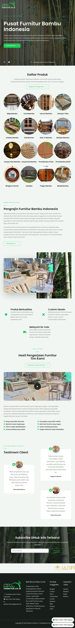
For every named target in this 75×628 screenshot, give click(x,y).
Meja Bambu (12, 113)
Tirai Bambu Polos (46, 162)
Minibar (66, 591)
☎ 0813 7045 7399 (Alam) (12, 599)
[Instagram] (4, 62)
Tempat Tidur (63, 113)
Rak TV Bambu (46, 138)
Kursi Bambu (29, 113)
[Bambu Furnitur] (9, 4)
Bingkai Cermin (12, 186)
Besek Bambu (63, 186)
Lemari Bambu (46, 113)
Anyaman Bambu (29, 162)
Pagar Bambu (46, 186)
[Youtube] (9, 62)
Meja (51, 604)
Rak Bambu (29, 138)
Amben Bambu (12, 138)
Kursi (51, 594)
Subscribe (56, 550)
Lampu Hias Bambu (12, 162)
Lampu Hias (54, 596)
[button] (12, 45)
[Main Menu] (71, 5)
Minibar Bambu (62, 138)
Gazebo (29, 186)
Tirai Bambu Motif (62, 162)
